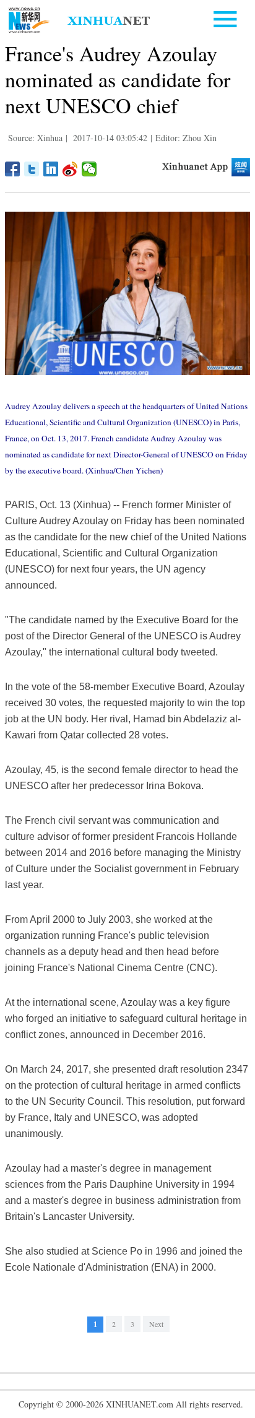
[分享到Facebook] (12, 169)
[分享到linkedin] (51, 169)
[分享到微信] (89, 169)
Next (156, 1324)
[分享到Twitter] (32, 169)
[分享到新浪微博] (70, 169)
